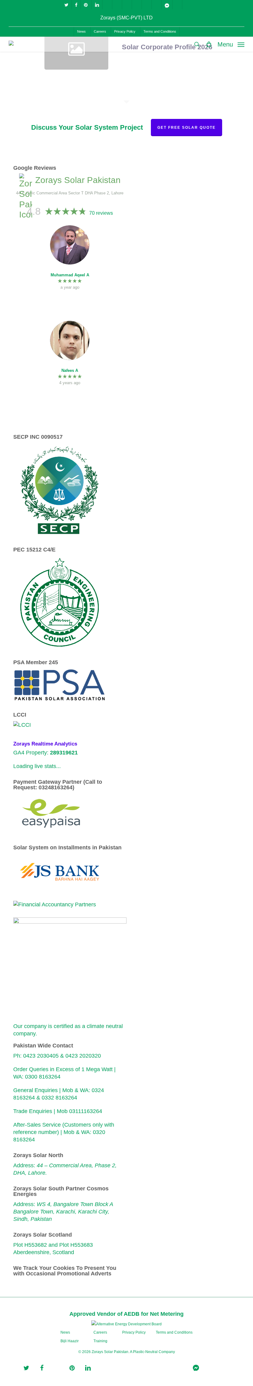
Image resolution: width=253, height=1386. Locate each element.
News (65, 1332)
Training (100, 1341)
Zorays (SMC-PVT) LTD (126, 17)
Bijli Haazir (69, 1341)
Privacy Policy (134, 1332)
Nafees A (69, 370)
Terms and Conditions (174, 1332)
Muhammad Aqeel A (70, 275)
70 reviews (101, 213)
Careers (100, 1332)
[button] (231, 44)
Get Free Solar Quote (186, 127)
